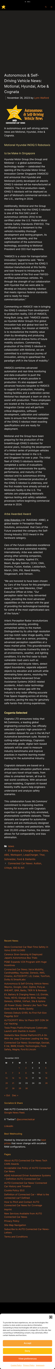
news (11, 846)
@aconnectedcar (26, 1119)
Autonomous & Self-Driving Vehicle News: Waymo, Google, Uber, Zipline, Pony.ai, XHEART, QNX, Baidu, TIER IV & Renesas (26, 987)
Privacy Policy (29, 1365)
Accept (27, 1343)
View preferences (27, 1358)
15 (20, 1078)
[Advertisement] (27, 39)
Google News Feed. (14, 1112)
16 (26, 1078)
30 (26, 1088)
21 (13, 1083)
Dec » (15, 1095)
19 (46, 1078)
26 (46, 1083)
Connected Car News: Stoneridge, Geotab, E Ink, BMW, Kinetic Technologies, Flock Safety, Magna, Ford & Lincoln (27, 1046)
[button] (50, 1317)
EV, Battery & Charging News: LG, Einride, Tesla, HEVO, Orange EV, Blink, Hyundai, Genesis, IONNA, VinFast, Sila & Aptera (26, 998)
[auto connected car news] (3, 6)
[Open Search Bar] (46, 6)
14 (13, 1078)
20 (7, 1083)
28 (13, 1088)
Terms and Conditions (16, 1236)
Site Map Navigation (15, 1225)
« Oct (7, 1095)
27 (7, 1088)
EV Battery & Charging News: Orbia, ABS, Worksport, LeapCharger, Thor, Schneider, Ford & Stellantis (26, 855)
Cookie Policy (16, 1365)
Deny (27, 1351)
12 (46, 1073)
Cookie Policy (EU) (14, 1190)
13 (6, 1078)
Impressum (40, 1365)
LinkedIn (8, 1126)
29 (20, 1088)
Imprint (8, 1209)
